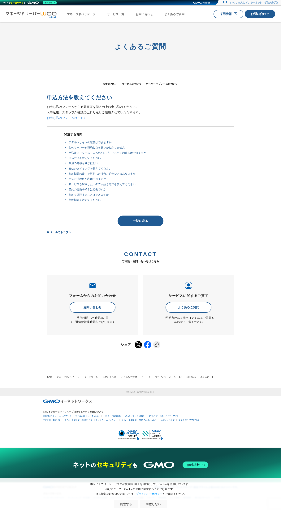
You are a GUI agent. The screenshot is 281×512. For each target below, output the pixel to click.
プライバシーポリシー (166, 377)
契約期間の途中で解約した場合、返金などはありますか (102, 173)
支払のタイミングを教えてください (90, 168)
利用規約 (191, 377)
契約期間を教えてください (85, 200)
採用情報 (226, 14)
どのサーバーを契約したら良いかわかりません (97, 147)
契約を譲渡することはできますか (89, 194)
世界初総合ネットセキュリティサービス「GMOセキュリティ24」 (71, 416)
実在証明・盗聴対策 (51, 420)
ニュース (146, 377)
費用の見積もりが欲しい (83, 163)
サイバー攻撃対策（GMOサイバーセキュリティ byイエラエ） (90, 420)
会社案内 (205, 377)
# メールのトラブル (59, 232)
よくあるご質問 (174, 14)
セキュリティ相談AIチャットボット (163, 416)
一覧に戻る (140, 221)
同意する (126, 504)
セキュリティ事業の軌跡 (189, 420)
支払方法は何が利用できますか (87, 179)
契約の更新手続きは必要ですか (87, 189)
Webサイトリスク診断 (134, 416)
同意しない (153, 504)
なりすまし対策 (168, 420)
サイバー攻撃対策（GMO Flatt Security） (139, 420)
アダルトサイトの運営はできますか (90, 142)
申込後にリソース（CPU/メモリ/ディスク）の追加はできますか (107, 153)
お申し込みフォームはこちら (67, 118)
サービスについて (132, 83)
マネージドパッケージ (81, 14)
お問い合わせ (144, 14)
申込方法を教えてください (85, 158)
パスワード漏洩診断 (112, 416)
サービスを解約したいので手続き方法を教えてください (102, 184)
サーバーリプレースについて (162, 83)
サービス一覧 (115, 14)
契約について (110, 83)
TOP (49, 377)
